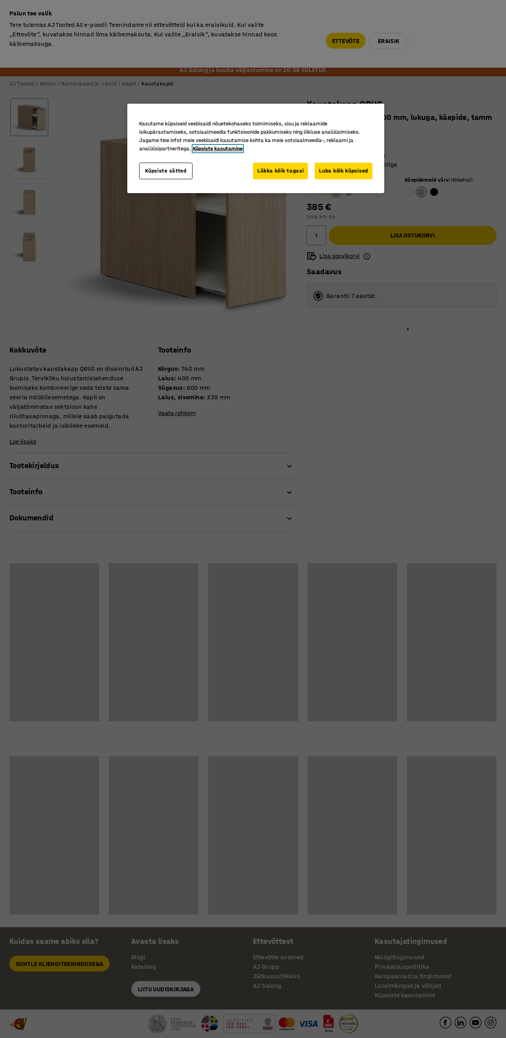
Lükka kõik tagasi (280, 170)
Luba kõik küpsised (343, 170)
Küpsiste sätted (166, 170)
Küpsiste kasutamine (218, 148)
